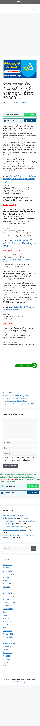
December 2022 (9, 640)
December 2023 (9, 602)
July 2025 (6, 568)
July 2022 (6, 656)
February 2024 (8, 596)
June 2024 (7, 584)
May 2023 (6, 624)
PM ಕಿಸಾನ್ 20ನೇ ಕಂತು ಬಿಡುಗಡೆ (13, 527)
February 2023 (8, 634)
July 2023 (6, 618)
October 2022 (8, 646)
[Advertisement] (20, 35)
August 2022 (7, 653)
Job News (9, 392)
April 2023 (7, 628)
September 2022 (9, 650)
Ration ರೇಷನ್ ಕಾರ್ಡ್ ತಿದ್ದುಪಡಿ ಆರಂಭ (15, 530)
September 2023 (9, 612)
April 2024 (7, 590)
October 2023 (8, 609)
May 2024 (6, 587)
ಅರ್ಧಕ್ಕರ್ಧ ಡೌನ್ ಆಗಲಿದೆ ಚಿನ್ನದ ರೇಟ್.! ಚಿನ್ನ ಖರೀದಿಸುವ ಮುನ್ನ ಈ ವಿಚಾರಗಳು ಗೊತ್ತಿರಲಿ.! (19, 179)
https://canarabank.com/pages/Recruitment (19, 259)
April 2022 (6, 665)
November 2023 (9, 606)
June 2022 (7, 659)
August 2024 (7, 580)
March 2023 (7, 631)
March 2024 (7, 593)
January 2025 (8, 577)
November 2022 (9, 643)
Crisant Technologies (20, 682)
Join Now (31, 114)
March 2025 (7, 571)
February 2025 (8, 574)
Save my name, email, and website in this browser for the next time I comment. (20, 459)
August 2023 (7, 615)
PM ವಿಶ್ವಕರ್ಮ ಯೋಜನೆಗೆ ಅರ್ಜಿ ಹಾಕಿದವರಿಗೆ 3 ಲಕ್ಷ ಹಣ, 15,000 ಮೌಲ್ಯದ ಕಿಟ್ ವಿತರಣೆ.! (19, 243)
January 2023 (8, 637)
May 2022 (6, 662)
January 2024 (8, 599)
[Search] (33, 548)
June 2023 (7, 621)
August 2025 (7, 565)
